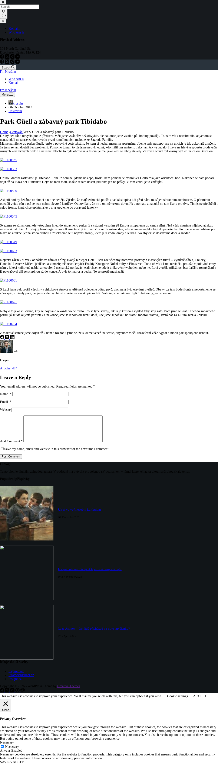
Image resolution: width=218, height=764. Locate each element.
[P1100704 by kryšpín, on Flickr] (8, 324)
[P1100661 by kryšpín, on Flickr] (8, 280)
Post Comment (11, 456)
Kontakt (14, 82)
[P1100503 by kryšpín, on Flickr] (8, 169)
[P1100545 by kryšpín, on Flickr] (8, 216)
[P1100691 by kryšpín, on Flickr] (8, 302)
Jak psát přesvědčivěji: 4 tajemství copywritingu (90, 569)
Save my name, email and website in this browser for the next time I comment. (56, 449)
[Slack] (22, 691)
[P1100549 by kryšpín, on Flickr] (8, 242)
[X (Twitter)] (7, 62)
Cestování (15, 111)
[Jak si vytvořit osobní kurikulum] (26, 539)
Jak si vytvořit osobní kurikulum (79, 509)
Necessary (12, 746)
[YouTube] (17, 62)
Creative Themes (68, 686)
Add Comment (11, 441)
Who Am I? (16, 79)
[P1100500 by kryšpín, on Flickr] (8, 191)
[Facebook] (2, 62)
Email (5, 402)
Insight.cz (15, 679)
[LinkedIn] (12, 338)
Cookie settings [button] (177, 696)
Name (5, 394)
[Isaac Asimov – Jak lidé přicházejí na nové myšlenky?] (26, 658)
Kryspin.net (16, 671)
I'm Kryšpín (8, 71)
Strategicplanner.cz (21, 675)
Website (5, 409)
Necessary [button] (7, 742)
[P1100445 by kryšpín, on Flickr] (8, 160)
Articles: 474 (8, 368)
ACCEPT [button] (200, 696)
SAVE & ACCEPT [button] (13, 762)
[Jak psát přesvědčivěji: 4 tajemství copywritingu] (26, 599)
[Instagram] (12, 62)
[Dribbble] (17, 691)
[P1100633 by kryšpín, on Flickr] (8, 251)
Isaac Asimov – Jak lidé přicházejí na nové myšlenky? (94, 628)
